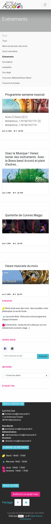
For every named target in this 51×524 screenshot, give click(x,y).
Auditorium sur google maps (25, 494)
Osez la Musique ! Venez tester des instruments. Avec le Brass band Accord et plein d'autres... (25, 158)
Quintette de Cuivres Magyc (24, 215)
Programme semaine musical (25, 94)
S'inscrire (43, 356)
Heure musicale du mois (21, 266)
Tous (4, 41)
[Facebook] (5, 349)
